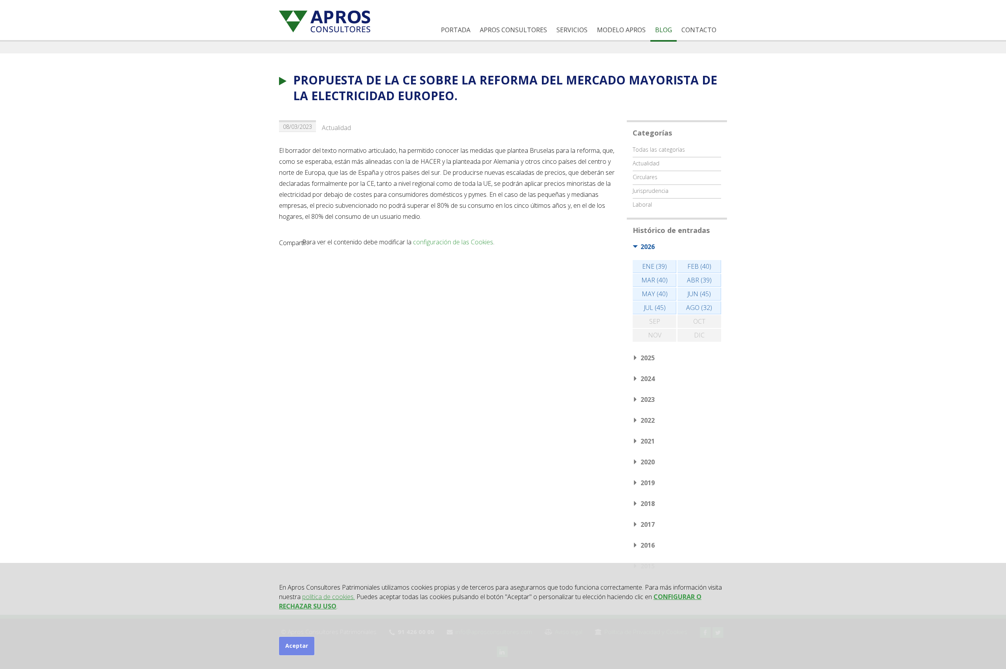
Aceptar (296, 645)
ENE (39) (654, 266)
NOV (654, 335)
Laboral (642, 204)
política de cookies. (328, 596)
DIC (699, 335)
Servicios (571, 30)
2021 (648, 441)
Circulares (645, 177)
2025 (648, 358)
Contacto (698, 30)
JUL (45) (655, 307)
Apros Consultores (513, 30)
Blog (663, 30)
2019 (648, 482)
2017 (648, 524)
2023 (648, 399)
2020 (648, 462)
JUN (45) (699, 294)
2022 (648, 420)
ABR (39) (699, 280)
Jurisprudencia (650, 190)
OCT (699, 321)
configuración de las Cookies (453, 242)
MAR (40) (654, 280)
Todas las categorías (659, 149)
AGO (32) (699, 307)
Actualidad (336, 127)
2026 (648, 246)
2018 (648, 503)
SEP (654, 321)
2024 (648, 378)
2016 (648, 545)
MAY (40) (655, 294)
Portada (455, 30)
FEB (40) (699, 266)
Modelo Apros (621, 30)
